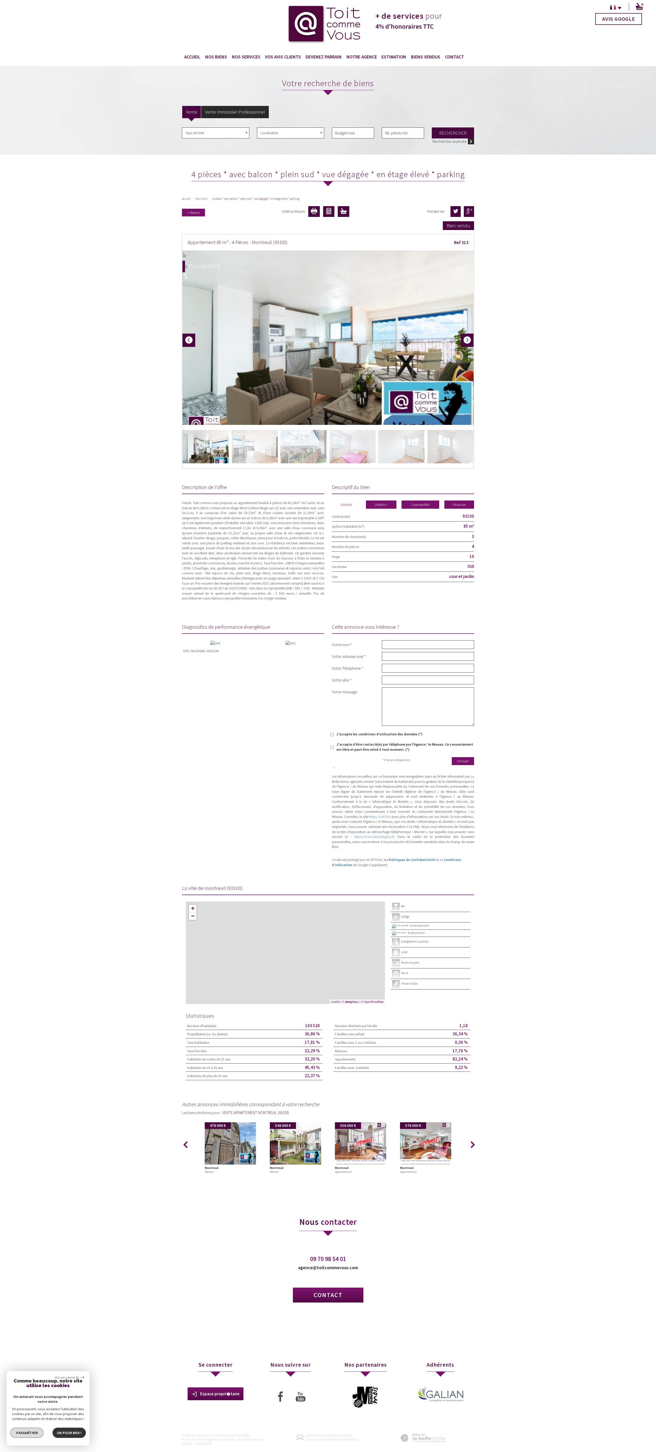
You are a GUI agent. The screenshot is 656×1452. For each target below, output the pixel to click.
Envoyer (463, 761)
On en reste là (67, 1377)
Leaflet (335, 1001)
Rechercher (453, 133)
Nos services (246, 57)
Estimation (394, 57)
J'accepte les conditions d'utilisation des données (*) (379, 734)
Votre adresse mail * (349, 656)
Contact (454, 57)
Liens (239, 1439)
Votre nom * (342, 644)
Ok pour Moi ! (69, 1432)
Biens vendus (425, 57)
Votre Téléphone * (347, 668)
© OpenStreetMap (372, 1001)
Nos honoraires (226, 1439)
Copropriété (420, 504)
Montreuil (201, 199)
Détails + (381, 504)
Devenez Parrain (324, 57)
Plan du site (188, 1439)
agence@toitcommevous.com (328, 1267)
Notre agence (361, 57)
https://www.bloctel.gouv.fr (374, 836)
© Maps (350, 1001)
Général (346, 504)
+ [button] (192, 908)
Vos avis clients (283, 57)
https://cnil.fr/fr (380, 816)
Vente (191, 112)
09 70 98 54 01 (328, 1259)
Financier (459, 504)
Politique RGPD (203, 1443)
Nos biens (216, 57)
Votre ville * (342, 680)
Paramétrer (27, 1432)
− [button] (192, 916)
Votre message (344, 691)
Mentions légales (206, 1439)
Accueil (192, 57)
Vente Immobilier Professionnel (235, 112)
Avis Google (618, 19)
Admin (247, 1439)
